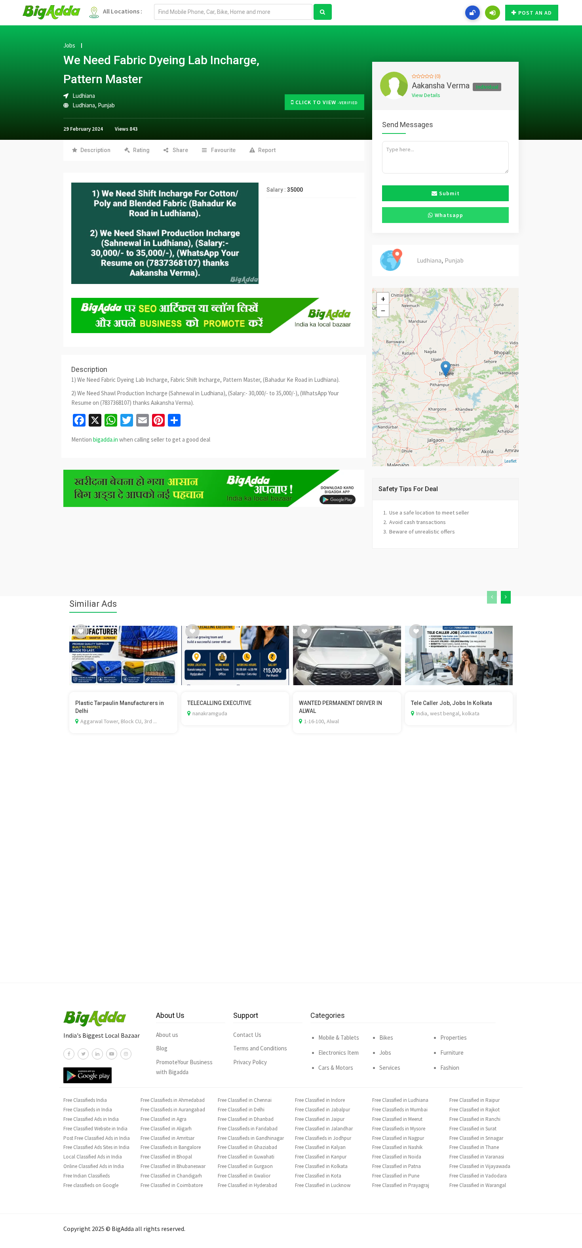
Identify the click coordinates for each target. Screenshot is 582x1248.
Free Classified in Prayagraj (400, 1185)
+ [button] (383, 298)
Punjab (106, 105)
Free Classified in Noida (396, 1156)
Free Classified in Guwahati (246, 1156)
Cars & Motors (335, 1067)
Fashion (449, 1067)
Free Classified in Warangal (477, 1185)
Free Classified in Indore (320, 1100)
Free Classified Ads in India (91, 1119)
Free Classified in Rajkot (474, 1109)
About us (167, 1034)
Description (95, 150)
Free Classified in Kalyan (320, 1147)
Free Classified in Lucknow (322, 1185)
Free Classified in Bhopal (166, 1156)
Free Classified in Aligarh (166, 1128)
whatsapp (448, 215)
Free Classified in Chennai (245, 1100)
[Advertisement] (291, 870)
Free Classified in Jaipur (319, 1119)
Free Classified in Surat (472, 1128)
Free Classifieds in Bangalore (171, 1147)
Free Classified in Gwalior (244, 1175)
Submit (448, 193)
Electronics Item (338, 1052)
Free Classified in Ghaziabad (247, 1147)
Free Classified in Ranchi (474, 1119)
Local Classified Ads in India (92, 1156)
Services (389, 1067)
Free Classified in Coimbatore (172, 1185)
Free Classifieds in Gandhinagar (251, 1138)
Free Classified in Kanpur (320, 1156)
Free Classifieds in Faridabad (248, 1128)
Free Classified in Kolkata (321, 1166)
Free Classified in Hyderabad (247, 1185)
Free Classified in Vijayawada (479, 1166)
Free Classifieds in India (87, 1109)
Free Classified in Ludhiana (400, 1100)
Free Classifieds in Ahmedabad (173, 1100)
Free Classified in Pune (395, 1175)
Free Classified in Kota (318, 1175)
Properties (453, 1037)
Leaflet (510, 461)
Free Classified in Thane (474, 1147)
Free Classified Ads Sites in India (96, 1147)
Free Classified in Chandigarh (171, 1175)
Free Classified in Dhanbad (246, 1119)
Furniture (452, 1052)
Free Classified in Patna (396, 1166)
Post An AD (535, 12)
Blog (161, 1048)
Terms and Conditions (260, 1048)
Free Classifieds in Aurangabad (173, 1109)
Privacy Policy (250, 1062)
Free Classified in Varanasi (476, 1156)
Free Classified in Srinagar (476, 1138)
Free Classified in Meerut (397, 1119)
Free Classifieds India (85, 1100)
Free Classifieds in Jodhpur (323, 1138)
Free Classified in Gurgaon (245, 1166)
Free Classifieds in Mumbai (400, 1109)
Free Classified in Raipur (474, 1100)
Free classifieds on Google (90, 1185)
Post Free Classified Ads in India (96, 1138)
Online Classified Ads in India (93, 1166)
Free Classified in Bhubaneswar (173, 1166)
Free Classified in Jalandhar (324, 1128)
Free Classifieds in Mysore (398, 1128)
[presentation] (492, 597)
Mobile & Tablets (338, 1037)
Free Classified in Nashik (397, 1147)
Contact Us (247, 1034)
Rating (141, 150)
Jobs (69, 45)
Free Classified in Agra (163, 1119)
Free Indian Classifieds (86, 1175)
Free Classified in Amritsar (167, 1138)
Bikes (386, 1037)
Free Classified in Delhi (241, 1109)
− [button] (383, 310)
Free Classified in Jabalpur (322, 1109)
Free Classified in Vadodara (478, 1175)
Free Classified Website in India (95, 1128)
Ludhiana (83, 105)
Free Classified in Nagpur (398, 1138)
